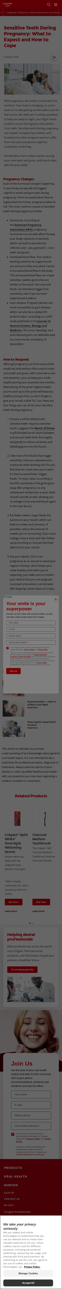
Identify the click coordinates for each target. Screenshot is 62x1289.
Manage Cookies (28, 1273)
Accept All (28, 1282)
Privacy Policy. (32, 1266)
